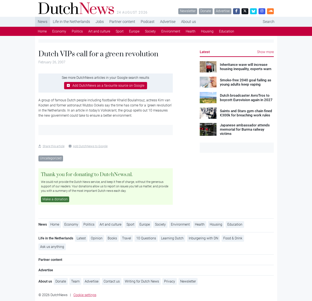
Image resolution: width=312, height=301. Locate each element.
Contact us (112, 281)
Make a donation (55, 199)
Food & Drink (232, 238)
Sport (120, 31)
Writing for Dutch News (142, 281)
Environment (170, 31)
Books (112, 238)
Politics (77, 31)
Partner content (122, 21)
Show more (265, 52)
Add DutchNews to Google (90, 146)
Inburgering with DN (203, 238)
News (42, 21)
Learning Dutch (172, 238)
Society (150, 31)
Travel (126, 238)
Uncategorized (51, 158)
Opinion (97, 238)
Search (268, 21)
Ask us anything (52, 247)
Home (42, 31)
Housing (207, 31)
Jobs (100, 21)
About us (188, 21)
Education (226, 31)
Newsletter (188, 11)
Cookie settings (84, 295)
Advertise (223, 11)
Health (190, 31)
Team (75, 281)
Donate (205, 11)
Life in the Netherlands (71, 21)
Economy (59, 31)
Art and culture (99, 31)
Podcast (148, 21)
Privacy (169, 281)
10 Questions (146, 238)
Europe (134, 31)
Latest (205, 52)
